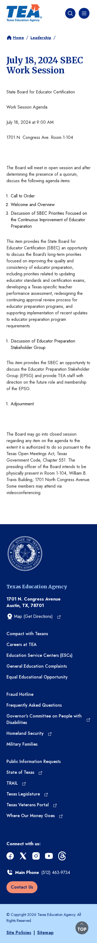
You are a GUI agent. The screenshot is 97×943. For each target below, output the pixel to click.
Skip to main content (19, 4)
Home (18, 37)
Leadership (40, 37)
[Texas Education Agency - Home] (24, 13)
